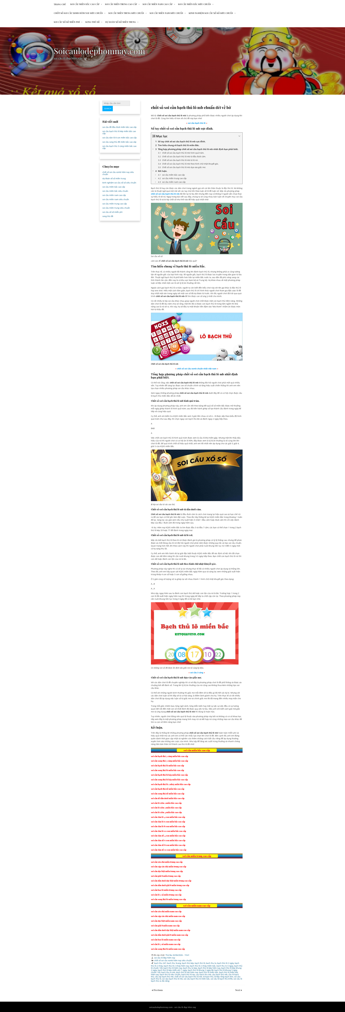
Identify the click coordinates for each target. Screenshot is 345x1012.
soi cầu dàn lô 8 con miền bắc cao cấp (119, 137)
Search (107, 108)
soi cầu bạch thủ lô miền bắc (197, 978)
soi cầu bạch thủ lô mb (172, 978)
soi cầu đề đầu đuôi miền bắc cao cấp (119, 127)
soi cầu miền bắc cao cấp (84, 4)
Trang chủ (60, 4)
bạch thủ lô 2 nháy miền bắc (203, 966)
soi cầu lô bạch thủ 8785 (222, 978)
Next (238, 990)
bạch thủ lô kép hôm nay (209, 968)
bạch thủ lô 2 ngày (225, 963)
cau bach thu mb (203, 974)
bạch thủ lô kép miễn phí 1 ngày (172, 970)
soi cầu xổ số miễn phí (67, 22)
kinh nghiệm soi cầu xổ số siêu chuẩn (211, 13)
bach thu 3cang (174, 963)
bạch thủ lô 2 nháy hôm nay (176, 966)
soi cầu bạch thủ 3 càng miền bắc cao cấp (119, 147)
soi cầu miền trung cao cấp (121, 4)
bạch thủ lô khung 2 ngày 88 (200, 970)
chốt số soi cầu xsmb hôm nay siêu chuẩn (78, 13)
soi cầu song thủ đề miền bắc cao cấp (119, 142)
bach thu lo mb (168, 972)
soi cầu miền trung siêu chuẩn (126, 13)
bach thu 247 (160, 963)
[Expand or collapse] (239, 136)
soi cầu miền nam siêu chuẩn (166, 13)
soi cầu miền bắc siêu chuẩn (194, 4)
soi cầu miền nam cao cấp (157, 4)
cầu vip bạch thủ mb (164, 976)
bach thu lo (211, 963)
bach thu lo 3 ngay (225, 966)
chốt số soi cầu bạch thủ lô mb (188, 976)
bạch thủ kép (188, 963)
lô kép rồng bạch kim (223, 976)
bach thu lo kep (190, 968)
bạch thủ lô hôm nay (172, 968)
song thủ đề (92, 22)
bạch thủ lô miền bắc (208, 972)
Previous (158, 990)
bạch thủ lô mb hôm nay (187, 972)
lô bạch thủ (208, 976)
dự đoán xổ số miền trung (120, 22)
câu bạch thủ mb (219, 974)
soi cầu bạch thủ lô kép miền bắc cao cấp (119, 132)
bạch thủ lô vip (188, 974)
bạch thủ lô (200, 963)
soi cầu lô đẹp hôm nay (164, 957)
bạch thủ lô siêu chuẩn (170, 974)
